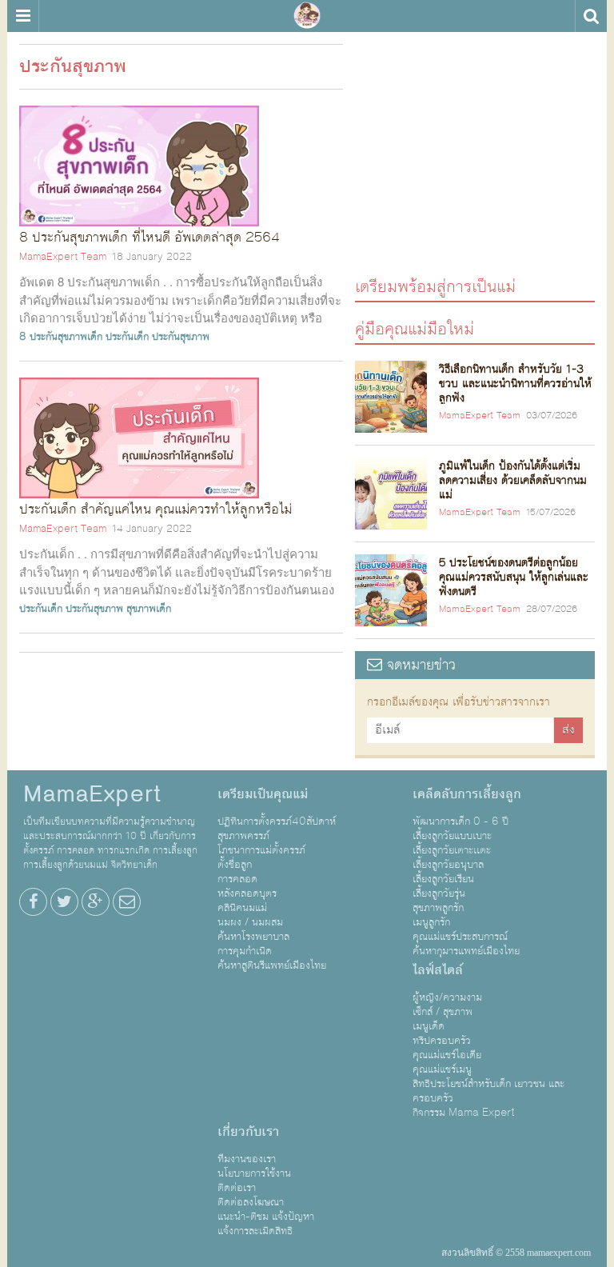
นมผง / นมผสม (250, 922)
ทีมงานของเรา (246, 1159)
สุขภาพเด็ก (148, 609)
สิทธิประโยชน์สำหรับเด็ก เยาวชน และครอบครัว (488, 1091)
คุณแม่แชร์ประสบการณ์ (460, 936)
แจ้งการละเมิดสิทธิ (255, 1231)
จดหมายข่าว (419, 665)
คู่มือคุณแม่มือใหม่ (414, 328)
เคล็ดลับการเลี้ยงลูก (467, 794)
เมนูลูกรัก (431, 922)
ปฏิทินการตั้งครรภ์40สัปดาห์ (276, 821)
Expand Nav (22, 16)
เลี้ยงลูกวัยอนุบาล (448, 864)
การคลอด (237, 879)
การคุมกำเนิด (244, 951)
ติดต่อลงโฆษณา (250, 1202)
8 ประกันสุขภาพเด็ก (60, 337)
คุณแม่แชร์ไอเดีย (447, 1055)
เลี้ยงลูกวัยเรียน (443, 879)
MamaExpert (307, 16)
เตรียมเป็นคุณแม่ (262, 794)
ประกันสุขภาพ (180, 337)
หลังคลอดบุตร (247, 893)
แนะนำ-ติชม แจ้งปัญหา (265, 1216)
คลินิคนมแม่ (242, 908)
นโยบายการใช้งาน (254, 1173)
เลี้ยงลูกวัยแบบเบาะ (452, 836)
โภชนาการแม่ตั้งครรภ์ (261, 850)
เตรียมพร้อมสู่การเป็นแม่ (435, 286)
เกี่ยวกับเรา (248, 1131)
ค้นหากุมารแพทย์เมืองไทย (466, 951)
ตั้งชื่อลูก (234, 864)
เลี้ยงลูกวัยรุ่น (439, 893)
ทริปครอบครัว (442, 1040)
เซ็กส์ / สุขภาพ (442, 1012)
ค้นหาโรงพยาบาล (253, 936)
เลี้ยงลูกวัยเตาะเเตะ (452, 850)
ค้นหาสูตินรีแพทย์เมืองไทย (271, 965)
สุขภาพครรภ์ (243, 836)
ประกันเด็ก (127, 337)
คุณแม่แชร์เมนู (442, 1069)
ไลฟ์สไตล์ (438, 970)
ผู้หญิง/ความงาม (447, 997)
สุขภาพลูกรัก (438, 908)
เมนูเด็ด (429, 1026)
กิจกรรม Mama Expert (464, 1112)
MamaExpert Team (62, 257)
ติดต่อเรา (236, 1188)
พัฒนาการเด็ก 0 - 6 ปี (460, 821)
